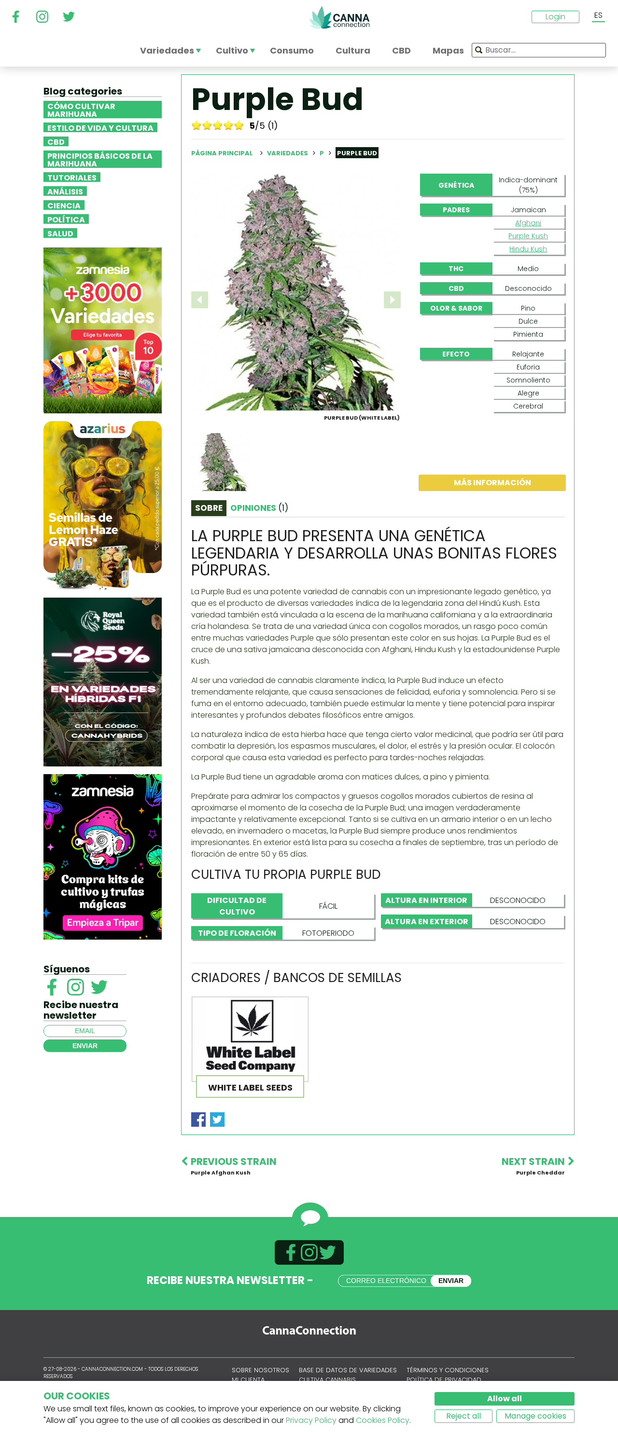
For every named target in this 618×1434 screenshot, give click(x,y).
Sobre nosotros (260, 1370)
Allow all (504, 1398)
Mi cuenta (248, 1379)
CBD (56, 141)
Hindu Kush (528, 249)
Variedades (288, 153)
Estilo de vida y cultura (100, 127)
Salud (60, 233)
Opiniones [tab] (259, 508)
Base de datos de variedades (348, 1370)
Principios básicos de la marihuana (100, 159)
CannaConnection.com (339, 17)
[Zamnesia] (102, 329)
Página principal (222, 153)
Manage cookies (535, 1415)
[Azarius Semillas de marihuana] (102, 504)
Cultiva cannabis (327, 1379)
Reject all (463, 1415)
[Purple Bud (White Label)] (296, 291)
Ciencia (64, 205)
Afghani (528, 223)
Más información (492, 482)
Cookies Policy (382, 1420)
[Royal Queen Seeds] (102, 681)
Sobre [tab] (209, 508)
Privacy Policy (311, 1420)
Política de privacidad (444, 1379)
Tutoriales (72, 177)
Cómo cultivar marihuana (81, 109)
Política (66, 219)
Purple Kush (528, 236)
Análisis (65, 191)
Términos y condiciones (448, 1370)
